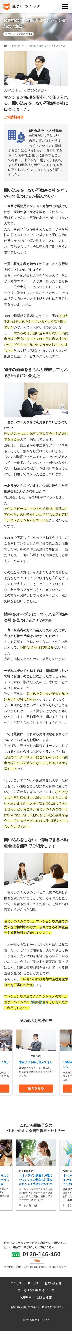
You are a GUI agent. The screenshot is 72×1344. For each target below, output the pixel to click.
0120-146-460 (42, 1254)
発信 (37, 1260)
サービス (33, 1283)
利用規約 (25, 1297)
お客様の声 (18, 46)
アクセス (16, 1283)
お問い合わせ (53, 1283)
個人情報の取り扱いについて (36, 1290)
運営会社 (43, 1297)
